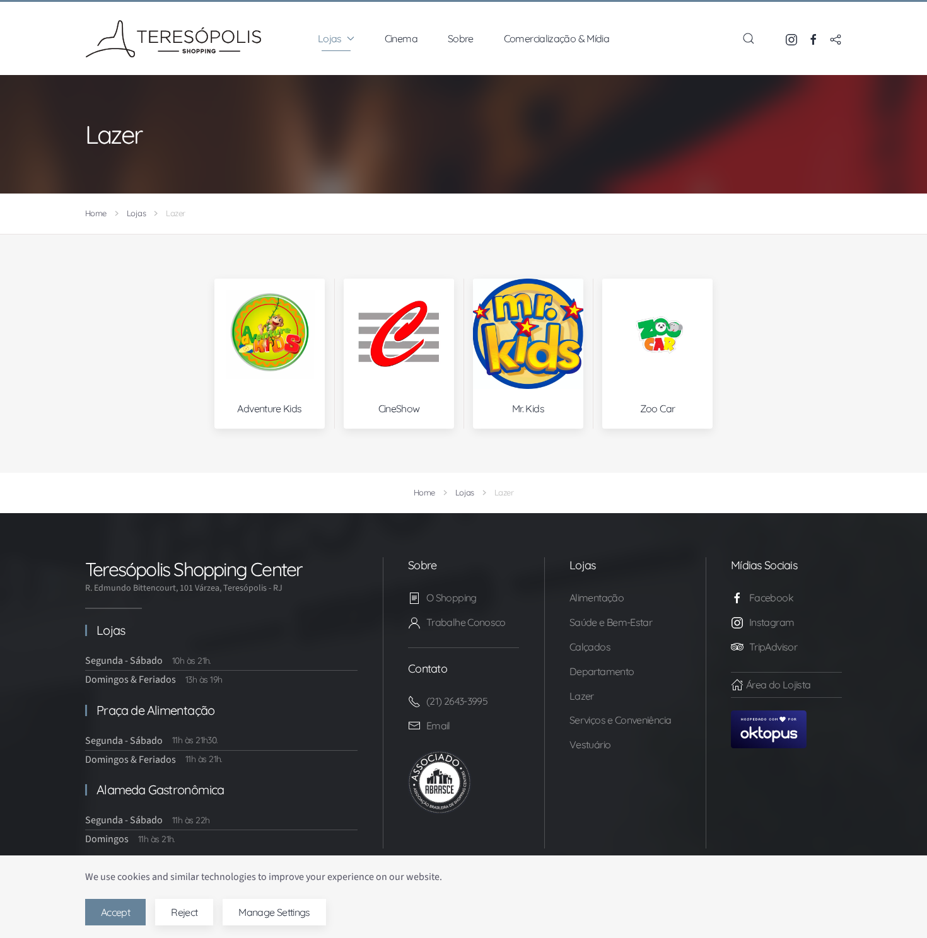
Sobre (461, 38)
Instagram (771, 622)
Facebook (771, 597)
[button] (748, 38)
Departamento (601, 671)
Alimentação (596, 597)
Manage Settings (274, 912)
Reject (184, 912)
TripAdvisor (773, 646)
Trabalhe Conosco (466, 622)
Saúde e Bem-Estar (610, 622)
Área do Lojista (778, 684)
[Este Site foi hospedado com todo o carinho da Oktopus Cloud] (769, 728)
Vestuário (589, 744)
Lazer (581, 696)
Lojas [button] (330, 38)
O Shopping (451, 597)
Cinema (401, 38)
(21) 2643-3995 (456, 701)
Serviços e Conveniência (620, 720)
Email (438, 725)
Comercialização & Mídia (556, 38)
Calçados (589, 646)
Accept (115, 912)
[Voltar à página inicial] (173, 38)
